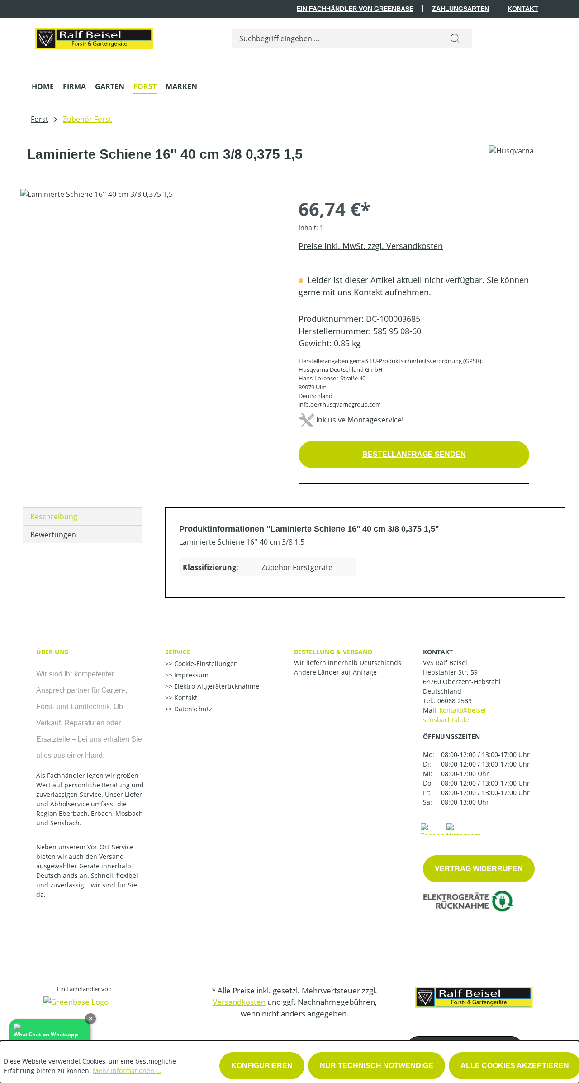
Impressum (190, 675)
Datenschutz (192, 708)
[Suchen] (455, 38)
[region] (150, 286)
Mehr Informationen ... (127, 1070)
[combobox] (336, 38)
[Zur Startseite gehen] (94, 37)
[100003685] (150, 286)
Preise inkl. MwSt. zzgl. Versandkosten (371, 245)
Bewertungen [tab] (53, 535)
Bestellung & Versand (333, 651)
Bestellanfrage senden (414, 454)
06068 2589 (454, 700)
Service (177, 651)
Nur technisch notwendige (376, 1065)
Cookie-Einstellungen (205, 663)
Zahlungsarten (460, 8)
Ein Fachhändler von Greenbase (355, 8)
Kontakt (523, 8)
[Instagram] (463, 829)
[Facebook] (437, 829)
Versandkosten (239, 1002)
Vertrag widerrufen (479, 868)
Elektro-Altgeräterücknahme (215, 686)
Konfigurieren (262, 1065)
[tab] (82, 516)
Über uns (52, 651)
